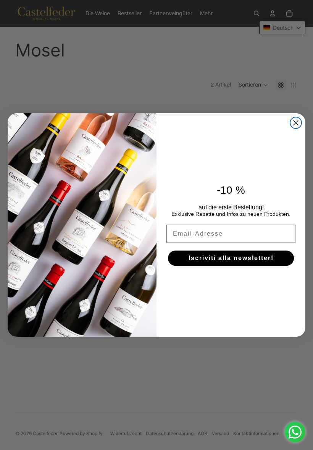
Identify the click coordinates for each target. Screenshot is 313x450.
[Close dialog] (296, 123)
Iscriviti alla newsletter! (231, 258)
